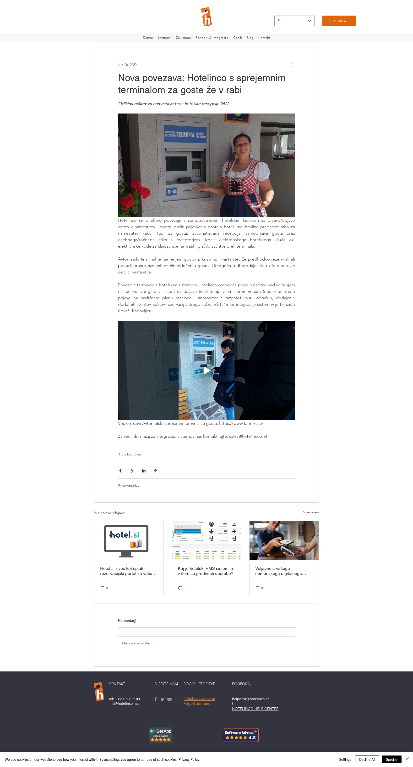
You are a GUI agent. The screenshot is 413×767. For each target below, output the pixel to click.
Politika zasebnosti (199, 699)
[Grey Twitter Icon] (162, 699)
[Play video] (206, 370)
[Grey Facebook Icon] (155, 699)
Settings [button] (345, 759)
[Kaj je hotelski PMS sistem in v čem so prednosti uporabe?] (206, 540)
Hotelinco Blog (130, 454)
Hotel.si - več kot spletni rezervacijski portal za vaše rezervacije (126, 571)
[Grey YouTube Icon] (169, 699)
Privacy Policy (189, 759)
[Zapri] (407, 759)
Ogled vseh (310, 512)
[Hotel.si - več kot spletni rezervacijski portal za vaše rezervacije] (128, 540)
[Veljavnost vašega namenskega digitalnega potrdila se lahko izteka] (284, 540)
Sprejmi (391, 759)
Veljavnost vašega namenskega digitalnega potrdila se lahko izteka (278, 571)
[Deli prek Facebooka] (120, 470)
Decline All (367, 759)
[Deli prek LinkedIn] (143, 470)
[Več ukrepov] (292, 65)
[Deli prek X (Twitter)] (132, 470)
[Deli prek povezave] (155, 470)
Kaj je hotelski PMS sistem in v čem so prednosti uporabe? (205, 571)
